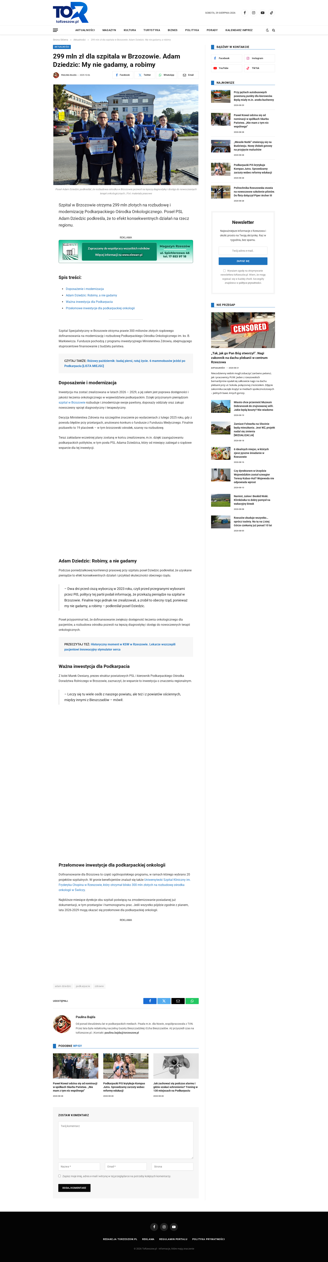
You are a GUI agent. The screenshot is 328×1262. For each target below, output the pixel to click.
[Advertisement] (126, 948)
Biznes (173, 30)
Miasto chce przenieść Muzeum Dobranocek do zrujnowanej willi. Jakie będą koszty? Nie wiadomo (254, 406)
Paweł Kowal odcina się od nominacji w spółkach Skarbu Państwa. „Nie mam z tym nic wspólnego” (75, 1087)
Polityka (192, 30)
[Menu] (55, 30)
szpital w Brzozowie (72, 402)
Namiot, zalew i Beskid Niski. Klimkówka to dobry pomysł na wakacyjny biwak (252, 500)
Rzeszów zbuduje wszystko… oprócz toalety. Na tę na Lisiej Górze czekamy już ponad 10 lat (253, 521)
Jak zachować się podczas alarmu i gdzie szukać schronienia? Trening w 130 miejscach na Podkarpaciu (175, 1087)
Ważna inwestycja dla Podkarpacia (89, 302)
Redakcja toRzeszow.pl (120, 1239)
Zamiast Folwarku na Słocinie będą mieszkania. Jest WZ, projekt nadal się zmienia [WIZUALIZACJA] (254, 429)
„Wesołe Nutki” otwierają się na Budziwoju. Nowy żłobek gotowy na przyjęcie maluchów (253, 146)
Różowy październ (99, 361)
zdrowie (99, 986)
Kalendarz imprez (239, 30)
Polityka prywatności (208, 1239)
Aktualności (85, 30)
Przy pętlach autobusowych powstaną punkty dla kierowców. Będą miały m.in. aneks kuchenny (254, 96)
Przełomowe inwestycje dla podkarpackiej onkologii (100, 308)
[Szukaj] (273, 30)
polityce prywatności (250, 282)
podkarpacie (83, 986)
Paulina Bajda (68, 75)
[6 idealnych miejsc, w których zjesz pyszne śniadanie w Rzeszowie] (220, 453)
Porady (212, 30)
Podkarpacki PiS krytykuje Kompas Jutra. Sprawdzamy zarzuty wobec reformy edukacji (124, 1087)
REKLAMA (126, 237)
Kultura (130, 30)
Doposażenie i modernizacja (85, 289)
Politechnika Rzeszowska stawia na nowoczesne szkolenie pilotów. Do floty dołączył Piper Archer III (254, 191)
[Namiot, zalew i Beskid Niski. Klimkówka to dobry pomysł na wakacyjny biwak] (220, 500)
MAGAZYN (109, 30)
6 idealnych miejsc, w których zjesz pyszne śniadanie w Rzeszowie (251, 453)
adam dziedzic (63, 986)
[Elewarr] (126, 262)
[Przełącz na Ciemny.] (267, 30)
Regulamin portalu (173, 1239)
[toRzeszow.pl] (71, 13)
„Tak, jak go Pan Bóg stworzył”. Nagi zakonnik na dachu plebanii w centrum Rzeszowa (239, 357)
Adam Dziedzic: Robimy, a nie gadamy (91, 295)
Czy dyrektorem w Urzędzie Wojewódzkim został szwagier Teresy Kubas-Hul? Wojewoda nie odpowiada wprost (254, 476)
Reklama (148, 1239)
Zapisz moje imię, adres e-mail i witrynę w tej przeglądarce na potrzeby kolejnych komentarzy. (116, 1176)
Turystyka (152, 30)
